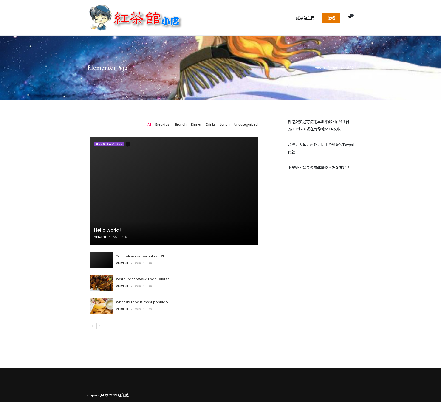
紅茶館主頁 (305, 18)
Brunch (181, 124)
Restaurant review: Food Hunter (142, 279)
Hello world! (107, 230)
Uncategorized (246, 124)
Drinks (210, 124)
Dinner (196, 124)
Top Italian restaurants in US (140, 256)
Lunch (225, 124)
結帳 (331, 18)
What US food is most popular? (142, 302)
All (149, 124)
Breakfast (163, 124)
